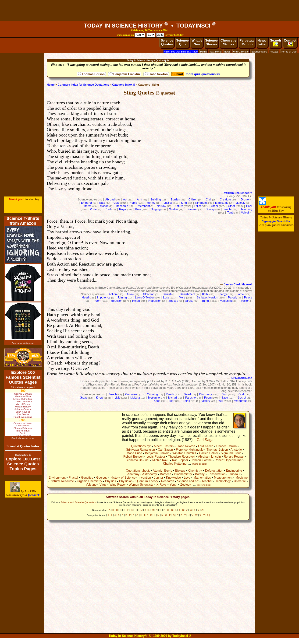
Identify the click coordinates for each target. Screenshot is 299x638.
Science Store (259, 51)
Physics (110, 481)
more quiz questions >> (203, 74)
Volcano (91, 484)
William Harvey (23, 406)
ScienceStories (211, 42)
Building (155, 199)
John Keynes (23, 411)
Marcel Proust (23, 404)
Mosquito (154, 397)
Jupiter (158, 477)
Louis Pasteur (155, 456)
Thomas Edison (93, 74)
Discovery (205, 394)
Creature (225, 199)
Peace (248, 297)
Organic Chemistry (89, 481)
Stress (189, 300)
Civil (208, 199)
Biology (180, 470)
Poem (97, 300)
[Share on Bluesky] (262, 203)
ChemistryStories (229, 42)
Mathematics (202, 477)
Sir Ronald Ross (241, 378)
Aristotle (236, 449)
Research (167, 481)
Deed (187, 394)
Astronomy (149, 474)
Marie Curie (134, 453)
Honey (151, 202)
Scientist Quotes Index (23, 446)
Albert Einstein (164, 446)
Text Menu (215, 51)
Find (224, 394)
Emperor (86, 202)
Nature (178, 206)
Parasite (190, 397)
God (241, 394)
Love (187, 477)
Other (231, 206)
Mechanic (122, 206)
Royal (123, 209)
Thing (205, 300)
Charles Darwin (226, 446)
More (182, 297)
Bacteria (165, 474)
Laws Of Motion (145, 297)
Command (132, 394)
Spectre (173, 300)
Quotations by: (141, 446)
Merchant (144, 206)
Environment (57, 477)
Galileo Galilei (208, 453)
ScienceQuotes (167, 42)
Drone (245, 199)
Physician (125, 481)
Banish (167, 294)
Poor (249, 206)
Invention (145, 477)
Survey (210, 209)
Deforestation (214, 470)
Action (113, 294)
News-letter (262, 42)
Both (205, 294)
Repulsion (154, 300)
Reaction (116, 300)
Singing (156, 209)
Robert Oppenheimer (228, 460)
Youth (173, 484)
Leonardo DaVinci (137, 460)
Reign (136, 300)
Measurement (223, 477)
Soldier (173, 209)
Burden (175, 199)
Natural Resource (62, 481)
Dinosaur (234, 474)
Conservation (216, 474)
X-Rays (162, 484)
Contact (290, 40)
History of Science (122, 477)
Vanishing (226, 300)
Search (275, 40)
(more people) (199, 464)
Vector (245, 300)
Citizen (193, 199)
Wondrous (240, 401)
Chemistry (195, 470)
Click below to (23, 455)
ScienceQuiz (182, 42)
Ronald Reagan (234, 456)
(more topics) (203, 485)
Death (170, 394)
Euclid (23, 433)
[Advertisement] (149, 10)
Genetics (87, 477)
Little (117, 397)
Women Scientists (141, 484)
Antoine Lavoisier (23, 423)
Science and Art (188, 481)
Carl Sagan (206, 440)
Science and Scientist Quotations (78, 502)
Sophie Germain (23, 394)
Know (99, 397)
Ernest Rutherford (22, 399)
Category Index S (123, 84)
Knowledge (173, 477)
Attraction (148, 294)
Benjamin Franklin (126, 74)
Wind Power (118, 484)
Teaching (246, 209)
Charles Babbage (23, 428)
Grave (84, 397)
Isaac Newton (158, 74)
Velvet (245, 212)
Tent (230, 212)
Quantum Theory (146, 481)
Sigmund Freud (231, 453)
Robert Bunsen (133, 456)
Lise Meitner (22, 425)
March (88, 206)
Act (125, 199)
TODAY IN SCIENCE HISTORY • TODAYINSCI (150, 25)
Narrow (161, 206)
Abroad (110, 199)
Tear (171, 401)
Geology (101, 477)
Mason (104, 206)
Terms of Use (288, 51)
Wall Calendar (241, 51)
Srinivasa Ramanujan (140, 449)
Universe (240, 481)
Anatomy (133, 474)
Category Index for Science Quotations (83, 84)
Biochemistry (183, 474)
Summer (192, 209)
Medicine (241, 477)
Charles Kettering (174, 463)
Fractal (73, 477)
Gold (117, 202)
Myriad (172, 397)
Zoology (185, 484)
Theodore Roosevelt (181, 456)
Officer (198, 206)
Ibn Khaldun (23, 430)
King (184, 202)
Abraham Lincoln (209, 456)
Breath (112, 394)
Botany (200, 474)
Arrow (130, 294)
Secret (242, 397)
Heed (85, 297)
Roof (108, 209)
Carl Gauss (23, 414)
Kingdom (201, 202)
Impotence (103, 297)
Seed (157, 401)
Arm (139, 199)
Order (214, 206)
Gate (102, 202)
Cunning (152, 394)
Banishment (187, 294)
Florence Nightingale (189, 449)
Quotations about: (138, 470)
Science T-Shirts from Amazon (23, 221)
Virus (103, 484)
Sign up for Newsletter (276, 221)
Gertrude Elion (23, 396)
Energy (222, 294)
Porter (94, 209)
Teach (227, 209)
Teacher (207, 481)
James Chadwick (23, 401)
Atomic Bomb (162, 470)
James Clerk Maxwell (238, 284)
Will (220, 401)
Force (240, 294)
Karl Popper (180, 460)
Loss (166, 297)
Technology (223, 481)
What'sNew (197, 42)
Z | (202, 510)
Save (224, 397)
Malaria (135, 397)
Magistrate (221, 202)
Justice (168, 202)
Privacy (274, 51)
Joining (122, 297)
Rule (138, 209)
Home (203, 51)
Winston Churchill (184, 453)
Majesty (240, 202)
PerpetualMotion (247, 42)
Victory (205, 401)
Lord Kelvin (205, 446)
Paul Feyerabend (23, 417)
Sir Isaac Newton (207, 297)
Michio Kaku (160, 460)
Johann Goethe (201, 460)
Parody (232, 297)
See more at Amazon (23, 343)
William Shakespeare (238, 193)
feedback (34, 495)
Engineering (234, 470)
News (227, 51)
